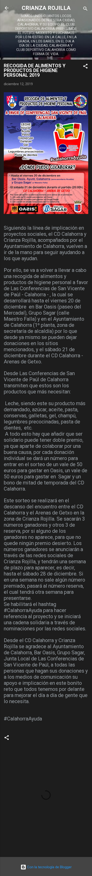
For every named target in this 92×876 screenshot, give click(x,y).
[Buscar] (85, 9)
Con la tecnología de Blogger (49, 867)
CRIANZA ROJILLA (46, 8)
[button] (85, 67)
